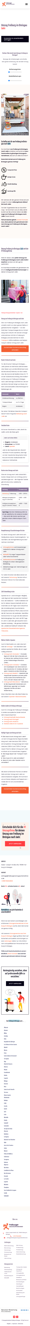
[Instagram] (17, 1317)
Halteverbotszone (9, 560)
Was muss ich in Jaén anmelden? (13, 758)
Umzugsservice (8, 1264)
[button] (26, 4)
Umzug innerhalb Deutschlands (14, 717)
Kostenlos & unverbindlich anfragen (13, 39)
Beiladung (5, 493)
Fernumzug (13, 577)
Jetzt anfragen (15, 844)
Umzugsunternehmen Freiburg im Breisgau (11, 1320)
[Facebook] (14, 1317)
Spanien (18, 313)
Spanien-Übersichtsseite (17, 697)
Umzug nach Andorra (11, 722)
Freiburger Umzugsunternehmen (8, 313)
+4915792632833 (7, 881)
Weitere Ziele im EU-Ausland (13, 724)
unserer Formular (22, 220)
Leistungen (8, 941)
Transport (4, 340)
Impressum (14, 1324)
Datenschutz (20, 1324)
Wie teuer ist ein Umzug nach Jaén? (14, 737)
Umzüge (9, 647)
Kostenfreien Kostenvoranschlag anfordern (15, 348)
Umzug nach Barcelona (12, 682)
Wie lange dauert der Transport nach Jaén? (14, 755)
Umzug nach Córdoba (11, 665)
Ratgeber (9, 1324)
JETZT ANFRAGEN (15, 983)
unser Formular (12, 954)
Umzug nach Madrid (11, 673)
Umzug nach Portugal (11, 719)
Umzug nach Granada (11, 654)
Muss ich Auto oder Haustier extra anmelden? (13, 761)
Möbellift (6, 554)
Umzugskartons (8, 547)
